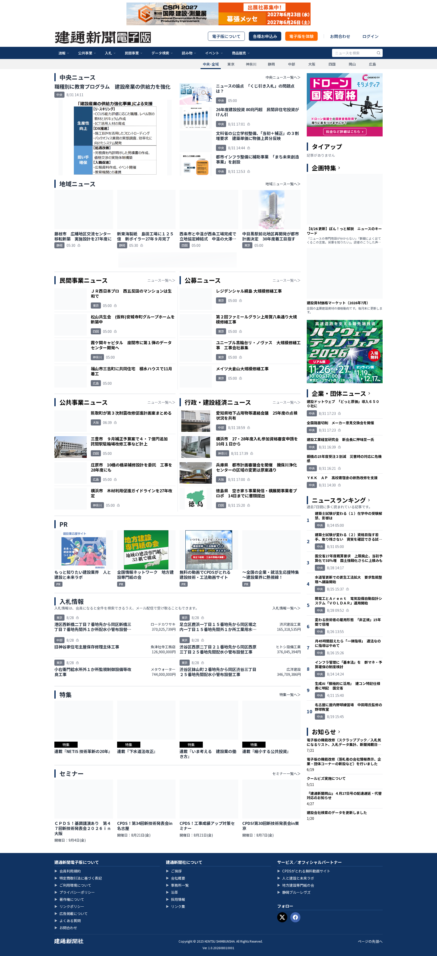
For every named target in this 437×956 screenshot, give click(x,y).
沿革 (172, 892)
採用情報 (175, 899)
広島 (372, 64)
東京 (230, 64)
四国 (332, 64)
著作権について (69, 899)
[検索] (379, 53)
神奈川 (251, 64)
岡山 (352, 64)
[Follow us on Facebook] (295, 917)
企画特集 (324, 168)
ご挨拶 (174, 870)
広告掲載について (71, 913)
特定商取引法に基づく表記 (78, 878)
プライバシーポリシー (74, 892)
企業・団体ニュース (339, 393)
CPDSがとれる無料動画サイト (303, 870)
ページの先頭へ (370, 941)
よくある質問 (67, 920)
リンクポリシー (69, 906)
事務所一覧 (177, 885)
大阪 (311, 64)
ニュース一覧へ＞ (161, 280)
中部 (291, 64)
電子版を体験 (301, 36)
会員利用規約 (67, 870)
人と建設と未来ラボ (295, 878)
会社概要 (175, 878)
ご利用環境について (72, 885)
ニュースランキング (339, 500)
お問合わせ (340, 36)
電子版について (226, 36)
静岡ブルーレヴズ (294, 892)
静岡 (271, 64)
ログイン (370, 36)
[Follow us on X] (282, 917)
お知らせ (324, 732)
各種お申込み (265, 36)
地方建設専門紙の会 (295, 885)
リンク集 (175, 906)
